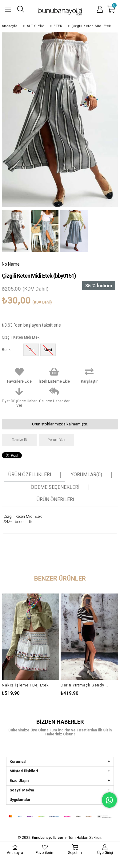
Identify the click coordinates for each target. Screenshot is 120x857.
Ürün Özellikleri (29, 474)
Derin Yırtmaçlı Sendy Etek (85, 685)
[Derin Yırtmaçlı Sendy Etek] (89, 636)
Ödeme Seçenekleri (55, 487)
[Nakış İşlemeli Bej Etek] (30, 636)
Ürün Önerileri (55, 499)
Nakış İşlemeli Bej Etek (25, 685)
